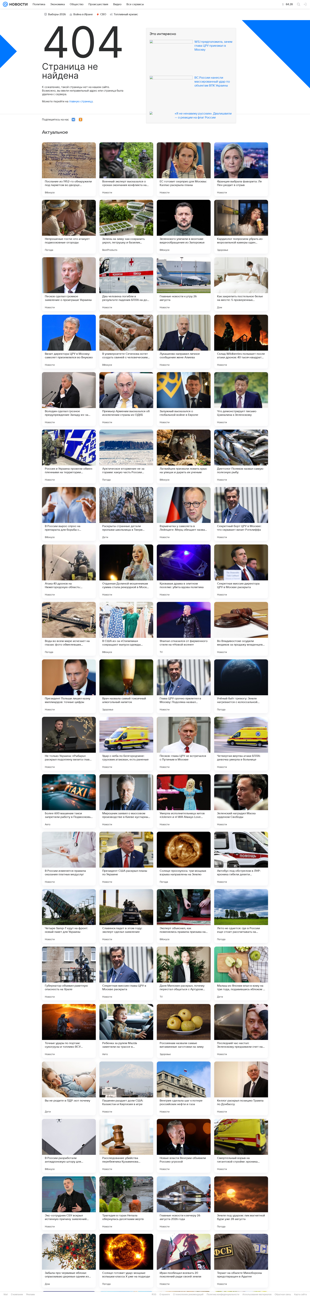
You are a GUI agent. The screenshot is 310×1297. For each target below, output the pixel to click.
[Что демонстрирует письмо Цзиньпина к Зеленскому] (241, 399)
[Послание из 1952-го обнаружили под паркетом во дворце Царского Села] (69, 169)
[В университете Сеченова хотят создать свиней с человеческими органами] (126, 342)
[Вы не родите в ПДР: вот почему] (69, 1088)
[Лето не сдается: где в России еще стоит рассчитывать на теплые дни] (241, 916)
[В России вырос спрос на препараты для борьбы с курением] (69, 514)
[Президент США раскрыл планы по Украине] (126, 859)
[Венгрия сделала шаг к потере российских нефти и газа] (184, 1088)
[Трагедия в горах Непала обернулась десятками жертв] (126, 1203)
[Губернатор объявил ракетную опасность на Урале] (69, 973)
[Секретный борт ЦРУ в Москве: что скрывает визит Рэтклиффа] (241, 514)
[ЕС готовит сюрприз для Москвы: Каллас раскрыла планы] (184, 169)
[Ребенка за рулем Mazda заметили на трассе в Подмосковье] (126, 1031)
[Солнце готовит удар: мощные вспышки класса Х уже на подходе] (126, 1261)
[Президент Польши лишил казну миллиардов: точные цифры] (69, 686)
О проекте (164, 1294)
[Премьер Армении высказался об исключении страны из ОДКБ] (126, 399)
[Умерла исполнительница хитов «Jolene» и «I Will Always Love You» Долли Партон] (184, 801)
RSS (154, 1294)
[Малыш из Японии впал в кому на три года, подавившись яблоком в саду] (241, 973)
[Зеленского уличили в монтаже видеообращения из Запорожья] (184, 227)
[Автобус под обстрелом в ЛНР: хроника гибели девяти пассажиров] (241, 859)
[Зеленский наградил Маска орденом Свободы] (241, 801)
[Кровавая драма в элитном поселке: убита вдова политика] (184, 571)
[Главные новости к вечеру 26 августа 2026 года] (184, 1203)
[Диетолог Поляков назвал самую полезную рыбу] (241, 456)
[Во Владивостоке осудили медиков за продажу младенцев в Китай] (241, 629)
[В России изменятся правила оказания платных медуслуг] (69, 859)
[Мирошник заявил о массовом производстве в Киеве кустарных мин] (126, 801)
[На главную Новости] (18, 4)
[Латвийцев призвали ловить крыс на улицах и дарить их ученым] (184, 456)
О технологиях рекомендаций (188, 1294)
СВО (103, 14)
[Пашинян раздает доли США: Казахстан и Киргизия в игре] (126, 1088)
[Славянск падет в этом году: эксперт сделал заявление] (126, 916)
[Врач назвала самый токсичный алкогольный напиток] (126, 686)
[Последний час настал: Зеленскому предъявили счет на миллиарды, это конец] (241, 1031)
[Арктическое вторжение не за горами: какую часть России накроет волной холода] (126, 456)
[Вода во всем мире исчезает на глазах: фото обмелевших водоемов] (69, 629)
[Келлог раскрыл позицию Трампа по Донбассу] (241, 1088)
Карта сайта (300, 1294)
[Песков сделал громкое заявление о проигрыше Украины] (69, 284)
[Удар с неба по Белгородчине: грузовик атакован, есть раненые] (126, 744)
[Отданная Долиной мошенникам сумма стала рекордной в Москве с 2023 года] (126, 571)
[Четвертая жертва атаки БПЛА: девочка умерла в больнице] (241, 744)
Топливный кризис (126, 14)
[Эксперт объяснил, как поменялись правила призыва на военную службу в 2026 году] (184, 916)
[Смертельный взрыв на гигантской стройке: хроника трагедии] (241, 1146)
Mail (6, 1294)
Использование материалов (257, 1294)
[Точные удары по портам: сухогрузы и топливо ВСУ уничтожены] (69, 1031)
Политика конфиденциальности (223, 1294)
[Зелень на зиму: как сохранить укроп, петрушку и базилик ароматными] (126, 227)
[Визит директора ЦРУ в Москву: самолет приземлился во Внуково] (69, 342)
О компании (17, 1294)
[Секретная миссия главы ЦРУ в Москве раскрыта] (126, 973)
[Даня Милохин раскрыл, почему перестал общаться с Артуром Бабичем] (184, 973)
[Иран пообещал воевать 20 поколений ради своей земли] (184, 1261)
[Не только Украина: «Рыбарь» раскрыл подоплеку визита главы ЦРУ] (69, 744)
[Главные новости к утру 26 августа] (184, 284)
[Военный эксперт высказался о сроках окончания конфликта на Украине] (126, 169)
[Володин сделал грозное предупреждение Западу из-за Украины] (69, 399)
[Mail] (5, 4)
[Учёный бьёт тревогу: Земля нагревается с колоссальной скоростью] (241, 686)
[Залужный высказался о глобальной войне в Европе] (184, 399)
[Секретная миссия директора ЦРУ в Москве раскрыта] (241, 571)
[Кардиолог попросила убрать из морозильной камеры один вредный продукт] (241, 227)
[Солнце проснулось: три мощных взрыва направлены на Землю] (184, 859)
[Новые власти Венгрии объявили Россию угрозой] (184, 1146)
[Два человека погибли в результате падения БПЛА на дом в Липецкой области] (126, 284)
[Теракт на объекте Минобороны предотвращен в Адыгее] (241, 1261)
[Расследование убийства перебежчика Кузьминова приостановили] (126, 1146)
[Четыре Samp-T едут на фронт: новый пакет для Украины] (69, 916)
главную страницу (81, 101)
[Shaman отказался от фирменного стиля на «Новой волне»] (184, 629)
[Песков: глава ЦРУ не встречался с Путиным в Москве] (184, 744)
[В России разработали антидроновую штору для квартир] (69, 1146)
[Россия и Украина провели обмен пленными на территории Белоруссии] (69, 456)
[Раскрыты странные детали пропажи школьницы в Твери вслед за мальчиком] (126, 514)
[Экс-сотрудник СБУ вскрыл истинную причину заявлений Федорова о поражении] (69, 1203)
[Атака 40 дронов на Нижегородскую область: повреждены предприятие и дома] (69, 571)
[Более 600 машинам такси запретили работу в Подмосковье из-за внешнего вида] (69, 801)
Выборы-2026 (57, 14)
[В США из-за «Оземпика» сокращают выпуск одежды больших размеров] (126, 629)
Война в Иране (83, 14)
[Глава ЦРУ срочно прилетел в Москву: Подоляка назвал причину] (184, 686)
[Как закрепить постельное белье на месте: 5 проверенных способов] (241, 284)
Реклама (30, 1294)
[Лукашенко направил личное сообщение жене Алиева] (184, 342)
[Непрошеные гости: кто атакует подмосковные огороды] (69, 227)
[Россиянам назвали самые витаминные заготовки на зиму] (184, 1031)
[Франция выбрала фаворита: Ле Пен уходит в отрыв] (241, 169)
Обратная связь (283, 1294)
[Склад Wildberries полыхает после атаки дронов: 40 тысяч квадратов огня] (241, 342)
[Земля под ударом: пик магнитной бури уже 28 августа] (241, 1203)
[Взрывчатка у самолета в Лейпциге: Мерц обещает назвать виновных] (184, 514)
